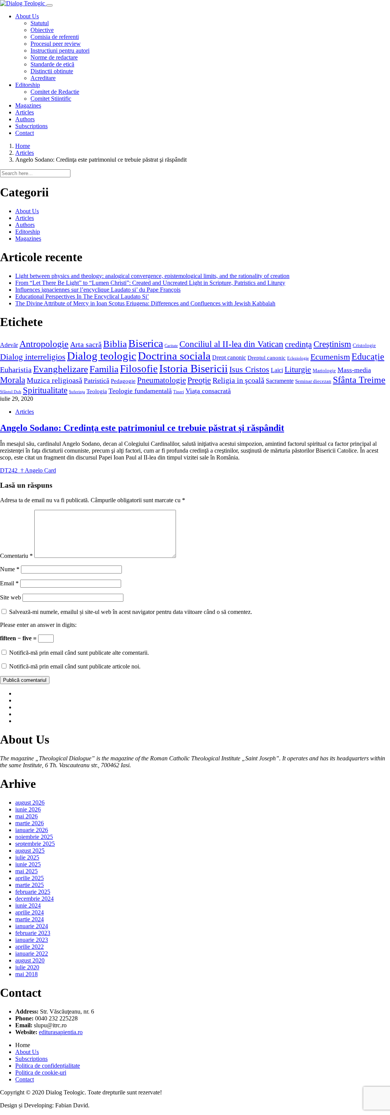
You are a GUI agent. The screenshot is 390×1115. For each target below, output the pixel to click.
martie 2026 (29, 823)
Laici (277, 370)
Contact (24, 1079)
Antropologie (44, 344)
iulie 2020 (27, 967)
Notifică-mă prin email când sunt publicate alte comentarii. (79, 652)
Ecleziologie (298, 358)
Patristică (96, 380)
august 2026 (30, 802)
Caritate (171, 346)
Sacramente (280, 381)
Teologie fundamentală (140, 391)
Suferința (77, 392)
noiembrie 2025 (34, 837)
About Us (27, 211)
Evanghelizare (60, 369)
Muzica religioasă (54, 380)
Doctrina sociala (174, 356)
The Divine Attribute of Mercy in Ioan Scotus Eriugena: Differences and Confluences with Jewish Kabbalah (145, 303)
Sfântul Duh (10, 392)
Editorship (27, 231)
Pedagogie (123, 381)
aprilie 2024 (29, 912)
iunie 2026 (28, 809)
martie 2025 (29, 885)
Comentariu (16, 556)
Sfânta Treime (359, 380)
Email (9, 583)
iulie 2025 (27, 857)
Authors (25, 225)
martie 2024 (29, 919)
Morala (12, 380)
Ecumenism (330, 356)
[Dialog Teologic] (23, 3)
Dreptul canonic (267, 358)
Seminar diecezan (313, 381)
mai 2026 (26, 816)
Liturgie (298, 369)
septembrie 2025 (35, 843)
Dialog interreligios (33, 356)
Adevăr (9, 345)
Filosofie (139, 368)
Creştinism (332, 344)
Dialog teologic (101, 356)
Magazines (28, 238)
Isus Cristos (249, 369)
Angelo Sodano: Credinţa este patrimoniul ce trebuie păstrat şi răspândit (142, 428)
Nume (9, 569)
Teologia (96, 391)
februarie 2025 (32, 891)
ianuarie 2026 (31, 830)
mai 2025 (26, 871)
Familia (104, 369)
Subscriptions (31, 1059)
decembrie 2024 (34, 898)
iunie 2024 (28, 905)
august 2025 (30, 850)
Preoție (199, 380)
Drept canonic (229, 357)
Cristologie (364, 345)
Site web (10, 597)
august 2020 (30, 960)
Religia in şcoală (238, 380)
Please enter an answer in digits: (38, 625)
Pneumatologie (161, 380)
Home (22, 146)
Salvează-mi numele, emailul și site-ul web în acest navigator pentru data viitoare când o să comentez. (130, 612)
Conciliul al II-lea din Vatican (231, 344)
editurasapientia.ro (61, 1032)
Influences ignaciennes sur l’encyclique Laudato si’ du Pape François (98, 289)
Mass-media (354, 370)
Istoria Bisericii (193, 368)
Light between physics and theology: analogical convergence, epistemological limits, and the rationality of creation (152, 276)
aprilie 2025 (29, 878)
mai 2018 (26, 974)
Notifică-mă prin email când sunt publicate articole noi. (75, 666)
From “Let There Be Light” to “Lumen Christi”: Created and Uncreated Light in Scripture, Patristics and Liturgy (150, 283)
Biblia (115, 343)
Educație (368, 356)
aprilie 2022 (29, 946)
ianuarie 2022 (31, 953)
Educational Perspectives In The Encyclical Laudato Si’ (82, 296)
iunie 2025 (28, 864)
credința (298, 344)
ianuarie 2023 (31, 940)
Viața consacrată (208, 391)
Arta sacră (86, 344)
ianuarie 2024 (31, 926)
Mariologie (324, 370)
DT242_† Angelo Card (28, 470)
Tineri (178, 392)
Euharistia (16, 369)
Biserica (145, 343)
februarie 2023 (32, 933)
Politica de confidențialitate (47, 1065)
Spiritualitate (45, 390)
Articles (24, 152)
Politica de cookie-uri (40, 1072)
